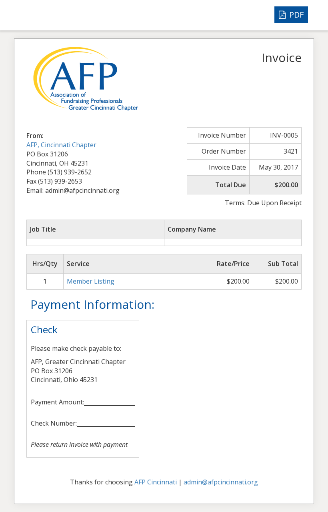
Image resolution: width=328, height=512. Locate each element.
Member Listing (90, 281)
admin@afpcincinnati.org (221, 482)
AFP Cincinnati (155, 482)
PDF (295, 14)
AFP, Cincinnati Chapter (61, 144)
